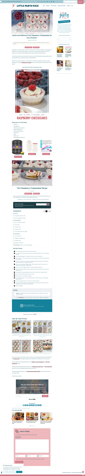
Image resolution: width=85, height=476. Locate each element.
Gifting (68, 5)
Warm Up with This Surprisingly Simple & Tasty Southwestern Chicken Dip (46, 422)
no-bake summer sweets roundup (33, 371)
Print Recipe (36, 47)
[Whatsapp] (33, 405)
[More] (41, 405)
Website (40, 455)
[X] (31, 405)
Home (38, 1)
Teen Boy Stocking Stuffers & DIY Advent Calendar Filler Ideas (17, 422)
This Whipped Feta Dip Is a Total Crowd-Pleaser (68, 68)
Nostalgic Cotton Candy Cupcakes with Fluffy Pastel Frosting (68, 55)
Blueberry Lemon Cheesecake (38, 361)
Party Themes (53, 5)
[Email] (53, 1)
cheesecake (14, 408)
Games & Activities (62, 5)
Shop (44, 5)
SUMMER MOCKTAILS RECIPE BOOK (14, 1)
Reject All (12, 471)
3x (50, 211)
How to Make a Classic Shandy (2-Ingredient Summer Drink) (59, 55)
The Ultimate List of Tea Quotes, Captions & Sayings (60, 69)
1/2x (44, 211)
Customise (6, 471)
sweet (28, 408)
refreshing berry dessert (26, 62)
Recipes (47, 5)
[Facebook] (47, 1)
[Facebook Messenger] (35, 405)
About (41, 1)
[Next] (52, 419)
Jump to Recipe (28, 47)
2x (48, 211)
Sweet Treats (32, 33)
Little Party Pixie (21, 297)
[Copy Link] (39, 405)
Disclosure (24, 408)
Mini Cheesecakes (48, 366)
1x (46, 211)
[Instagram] (49, 1)
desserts (19, 408)
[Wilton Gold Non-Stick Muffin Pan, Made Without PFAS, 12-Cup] (18, 147)
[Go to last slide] (12, 419)
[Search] (69, 39)
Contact (44, 1)
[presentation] (18, 416)
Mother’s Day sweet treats (37, 366)
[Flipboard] (29, 405)
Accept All (19, 471)
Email (28, 455)
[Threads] (27, 405)
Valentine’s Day (16, 358)
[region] (13, 469)
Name (17, 455)
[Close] (22, 464)
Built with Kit (32, 399)
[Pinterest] (51, 1)
